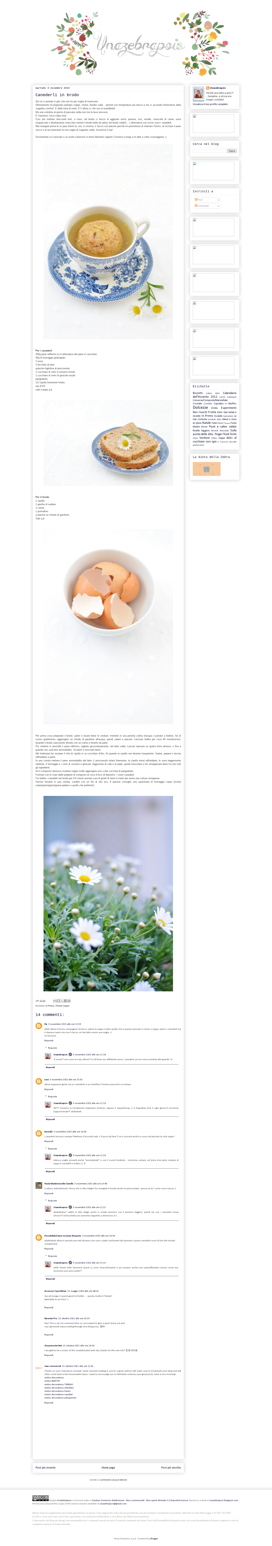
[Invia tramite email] (55, 1001)
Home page (108, 1467)
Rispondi (48, 1040)
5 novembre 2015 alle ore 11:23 (89, 1263)
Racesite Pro (50, 1318)
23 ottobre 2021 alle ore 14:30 (78, 1345)
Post (199, 200)
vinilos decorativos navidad (58, 1394)
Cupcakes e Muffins (225, 403)
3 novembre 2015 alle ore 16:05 (70, 1132)
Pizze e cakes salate (222, 426)
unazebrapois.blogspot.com (223, 1500)
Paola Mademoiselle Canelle (58, 1184)
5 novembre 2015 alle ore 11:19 (89, 1103)
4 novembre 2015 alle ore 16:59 (98, 1236)
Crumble (208, 404)
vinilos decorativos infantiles (59, 1388)
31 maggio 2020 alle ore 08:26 (83, 1291)
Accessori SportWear (55, 1291)
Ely (45, 1024)
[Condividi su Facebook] (65, 1001)
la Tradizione (223, 442)
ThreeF (58, 1006)
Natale (206, 422)
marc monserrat (52, 1366)
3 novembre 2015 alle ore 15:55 (66, 1079)
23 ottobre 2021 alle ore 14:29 (74, 1318)
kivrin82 (48, 1132)
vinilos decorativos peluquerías (60, 1398)
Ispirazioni (228, 416)
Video (214, 438)
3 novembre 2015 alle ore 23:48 (90, 1184)
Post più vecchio (171, 1467)
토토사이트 (132, 1350)
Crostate (197, 403)
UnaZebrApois (64, 1500)
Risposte (52, 1048)
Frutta (212, 412)
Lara (46, 1079)
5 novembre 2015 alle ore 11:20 (89, 1155)
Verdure (204, 437)
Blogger (154, 1538)
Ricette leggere (201, 430)
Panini (220, 423)
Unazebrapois (60, 1054)
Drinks (214, 408)
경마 (102, 1326)
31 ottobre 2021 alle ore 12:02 (77, 1366)
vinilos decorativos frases (57, 1391)
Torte (233, 434)
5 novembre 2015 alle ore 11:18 (89, 1054)
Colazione (231, 397)
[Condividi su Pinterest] (69, 1001)
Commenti (203, 206)
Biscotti (198, 393)
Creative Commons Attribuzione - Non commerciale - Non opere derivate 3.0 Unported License (140, 1500)
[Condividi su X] (62, 1001)
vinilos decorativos (54, 1377)
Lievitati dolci (214, 419)
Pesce (204, 426)
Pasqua (227, 423)
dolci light (211, 441)
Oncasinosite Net (53, 1345)
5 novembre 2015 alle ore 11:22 (89, 1207)
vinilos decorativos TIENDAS (58, 1384)
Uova (195, 438)
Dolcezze (200, 408)
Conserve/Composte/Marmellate (210, 400)
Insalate (218, 416)
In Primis (50, 1006)
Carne (222, 397)
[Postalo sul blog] (58, 1001)
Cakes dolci (213, 393)
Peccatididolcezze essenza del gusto (62, 1236)
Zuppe (66, 1006)
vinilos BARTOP (52, 1381)
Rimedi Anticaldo (220, 431)
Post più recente (46, 1467)
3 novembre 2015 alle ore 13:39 (64, 1024)
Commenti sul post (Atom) (113, 1480)
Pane (214, 423)
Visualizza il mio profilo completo (210, 104)
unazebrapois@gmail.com (113, 1504)
